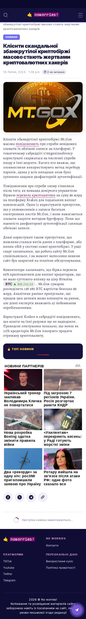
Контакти (52, 545)
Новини (11, 37)
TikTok (7, 561)
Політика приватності (60, 567)
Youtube (8, 567)
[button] (5, 15)
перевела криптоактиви (36, 195)
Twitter (7, 573)
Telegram (9, 580)
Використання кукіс (59, 561)
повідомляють (27, 143)
